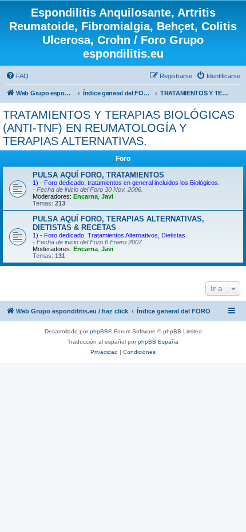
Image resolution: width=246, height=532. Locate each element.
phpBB (99, 331)
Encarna (85, 196)
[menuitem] (17, 76)
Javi (107, 196)
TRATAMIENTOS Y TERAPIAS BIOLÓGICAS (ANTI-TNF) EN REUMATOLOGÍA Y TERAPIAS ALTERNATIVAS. (119, 127)
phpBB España (158, 341)
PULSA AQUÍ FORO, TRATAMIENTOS (98, 175)
